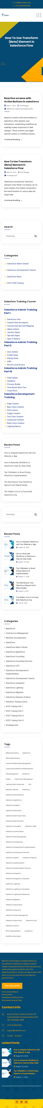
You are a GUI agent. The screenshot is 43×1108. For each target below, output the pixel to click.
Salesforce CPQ (12, 666)
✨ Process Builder (12, 384)
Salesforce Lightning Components (17, 889)
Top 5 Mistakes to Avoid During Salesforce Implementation (25, 571)
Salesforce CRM (30, 826)
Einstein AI (26, 774)
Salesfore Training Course (16, 702)
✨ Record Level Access (14, 365)
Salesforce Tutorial (12, 926)
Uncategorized (12, 175)
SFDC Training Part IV (15, 720)
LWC (29, 784)
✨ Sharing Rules (11, 358)
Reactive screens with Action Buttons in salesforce (21, 100)
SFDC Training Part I (14, 706)
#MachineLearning (12, 753)
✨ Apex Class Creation (14, 407)
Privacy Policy (7, 995)
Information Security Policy (12, 1000)
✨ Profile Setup (11, 355)
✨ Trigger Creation (12, 413)
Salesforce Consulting (15, 656)
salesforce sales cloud (14, 920)
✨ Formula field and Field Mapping (19, 326)
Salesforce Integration (15, 683)
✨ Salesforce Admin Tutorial (16, 264)
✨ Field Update (11, 378)
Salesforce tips (31, 920)
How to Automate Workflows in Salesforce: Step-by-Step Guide (26, 556)
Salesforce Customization (15, 831)
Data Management (12, 774)
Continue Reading (12, 139)
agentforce (26, 753)
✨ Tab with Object (12, 335)
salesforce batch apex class (16, 816)
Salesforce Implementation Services (18, 868)
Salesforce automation (14, 810)
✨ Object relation (11, 329)
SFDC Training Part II (14, 711)
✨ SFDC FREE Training (14, 283)
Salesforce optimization (14, 905)
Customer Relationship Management (18, 763)
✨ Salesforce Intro (12, 319)
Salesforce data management (16, 837)
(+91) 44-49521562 (23, 6)
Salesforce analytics (13, 805)
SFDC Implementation (13, 931)
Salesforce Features (30, 858)
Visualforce (28, 931)
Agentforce (10, 628)
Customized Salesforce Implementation (19, 769)
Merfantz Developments (16, 638)
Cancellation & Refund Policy (12, 997)
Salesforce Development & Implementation (20, 847)
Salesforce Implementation (15, 863)
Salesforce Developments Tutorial (20, 678)
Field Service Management (17, 633)
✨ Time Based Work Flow (15, 387)
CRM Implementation (13, 758)
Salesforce (10, 109)
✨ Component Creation (14, 420)
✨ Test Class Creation (13, 416)
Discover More (12, 986)
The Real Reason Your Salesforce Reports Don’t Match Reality (26, 585)
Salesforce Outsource (13, 910)
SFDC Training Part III (15, 716)
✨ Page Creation (11, 403)
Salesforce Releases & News (18, 697)
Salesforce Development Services (17, 852)
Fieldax (8, 779)
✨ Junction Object (12, 332)
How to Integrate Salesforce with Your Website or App (27, 543)
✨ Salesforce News (13, 277)
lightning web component (15, 784)
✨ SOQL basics (11, 410)
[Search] (34, 236)
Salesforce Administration (15, 795)
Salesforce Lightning (14, 688)
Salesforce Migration (14, 692)
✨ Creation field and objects (16, 322)
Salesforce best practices (14, 821)
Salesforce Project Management (17, 915)
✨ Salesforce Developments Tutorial (20, 270)
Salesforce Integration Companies (17, 878)
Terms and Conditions (10, 992)
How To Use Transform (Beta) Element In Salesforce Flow (18, 165)
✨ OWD (7, 361)
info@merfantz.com (23, 3)
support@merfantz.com (16, 1030)
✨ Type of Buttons (12, 339)
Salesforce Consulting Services (19, 661)
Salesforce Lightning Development (18, 894)
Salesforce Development (14, 842)
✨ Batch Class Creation (14, 423)
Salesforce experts (12, 858)
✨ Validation (9, 381)
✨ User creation (11, 352)
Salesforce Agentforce (15, 652)
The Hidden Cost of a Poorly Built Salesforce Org (27, 598)
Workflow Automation (13, 936)
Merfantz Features (12, 789)
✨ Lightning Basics (12, 426)
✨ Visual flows (10, 391)
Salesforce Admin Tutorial (16, 647)
